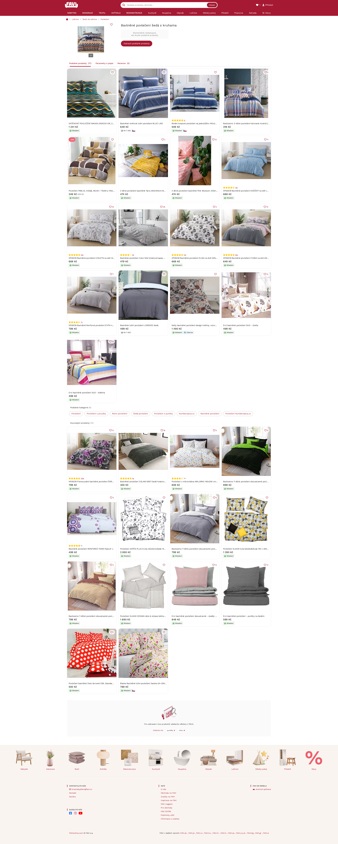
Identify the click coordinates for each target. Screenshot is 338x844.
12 (216, 565)
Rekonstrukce (129, 769)
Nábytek (24, 769)
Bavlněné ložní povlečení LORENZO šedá (139, 325)
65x (236, 255)
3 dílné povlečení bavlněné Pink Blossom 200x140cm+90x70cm (201, 191)
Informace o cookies (170, 819)
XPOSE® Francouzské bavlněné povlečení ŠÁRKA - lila (94, 481)
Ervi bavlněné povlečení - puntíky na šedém (243, 616)
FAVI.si (266, 833)
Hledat (212, 5)
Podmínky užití (167, 815)
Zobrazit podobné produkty (137, 43)
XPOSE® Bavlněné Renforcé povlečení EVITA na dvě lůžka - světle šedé (102, 325)
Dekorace (50, 769)
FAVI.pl (191, 833)
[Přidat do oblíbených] (111, 24)
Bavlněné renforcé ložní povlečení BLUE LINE (141, 123)
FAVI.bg (250, 833)
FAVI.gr (258, 833)
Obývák (208, 769)
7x (82, 322)
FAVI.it (224, 833)
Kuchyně (156, 769)
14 (267, 274)
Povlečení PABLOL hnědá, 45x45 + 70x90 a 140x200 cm (94, 191)
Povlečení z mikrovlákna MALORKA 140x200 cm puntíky (198, 481)
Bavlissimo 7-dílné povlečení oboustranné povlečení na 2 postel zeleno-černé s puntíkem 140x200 (269, 481)
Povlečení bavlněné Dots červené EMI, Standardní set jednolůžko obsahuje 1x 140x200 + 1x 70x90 (114, 683)
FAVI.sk (183, 833)
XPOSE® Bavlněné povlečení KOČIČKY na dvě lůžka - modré (251, 191)
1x (184, 120)
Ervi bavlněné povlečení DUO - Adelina (87, 392)
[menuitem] (71, 13)
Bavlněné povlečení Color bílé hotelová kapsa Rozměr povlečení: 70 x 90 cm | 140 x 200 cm (163, 258)
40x (82, 255)
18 (164, 430)
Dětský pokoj (261, 769)
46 (164, 207)
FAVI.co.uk (241, 833)
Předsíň (287, 769)
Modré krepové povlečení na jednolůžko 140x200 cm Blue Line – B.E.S (205, 123)
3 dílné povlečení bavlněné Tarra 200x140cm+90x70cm (145, 191)
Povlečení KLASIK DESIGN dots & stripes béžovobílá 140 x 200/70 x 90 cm (154, 616)
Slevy (314, 769)
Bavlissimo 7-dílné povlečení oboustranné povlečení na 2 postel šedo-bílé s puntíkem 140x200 (216, 549)
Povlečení (105, 19)
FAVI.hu (208, 833)
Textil (76, 769)
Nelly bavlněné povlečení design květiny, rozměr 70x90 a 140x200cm (204, 325)
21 (113, 430)
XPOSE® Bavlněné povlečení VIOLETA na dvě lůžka (92, 258)
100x (82, 478)
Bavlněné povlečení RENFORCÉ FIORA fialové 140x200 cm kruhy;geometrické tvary (107, 549)
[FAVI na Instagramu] (75, 813)
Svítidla (103, 769)
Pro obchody (166, 808)
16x (236, 188)
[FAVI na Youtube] (80, 813)
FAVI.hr (216, 833)
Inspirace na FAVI (169, 800)
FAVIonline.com (76, 833)
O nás (163, 789)
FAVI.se (231, 833)
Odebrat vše (158, 730)
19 (113, 207)
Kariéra (72, 797)
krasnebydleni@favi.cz (82, 789)
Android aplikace (263, 789)
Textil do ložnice (89, 19)
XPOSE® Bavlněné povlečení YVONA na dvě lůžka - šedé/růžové (253, 258)
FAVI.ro (199, 833)
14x (185, 255)
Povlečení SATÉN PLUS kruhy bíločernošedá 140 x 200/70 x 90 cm (151, 549)
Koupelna (182, 769)
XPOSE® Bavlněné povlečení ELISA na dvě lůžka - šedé (198, 258)
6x (133, 478)
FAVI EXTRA (166, 811)
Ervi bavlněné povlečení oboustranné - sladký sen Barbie (198, 616)
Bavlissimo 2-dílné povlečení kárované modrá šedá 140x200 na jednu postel (258, 123)
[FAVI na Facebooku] (70, 813)
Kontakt (72, 793)
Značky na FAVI (168, 797)
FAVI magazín (167, 804)
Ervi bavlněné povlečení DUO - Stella (240, 325)
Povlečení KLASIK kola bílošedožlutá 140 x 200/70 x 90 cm (250, 549)
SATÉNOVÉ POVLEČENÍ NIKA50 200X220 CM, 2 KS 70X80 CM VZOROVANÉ (103, 123)
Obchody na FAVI (168, 793)
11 (267, 140)
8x (133, 255)
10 (216, 140)
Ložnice (75, 19)
